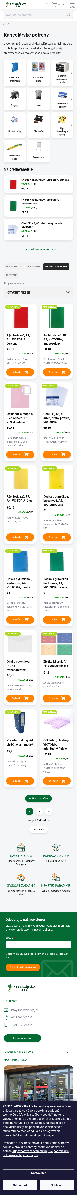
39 (48, 811)
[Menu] (72, 4)
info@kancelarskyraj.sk (24, 1010)
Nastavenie (38, 1173)
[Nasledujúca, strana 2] (39, 811)
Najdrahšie (33, 266)
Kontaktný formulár (22, 1038)
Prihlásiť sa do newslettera (23, 967)
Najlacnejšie (14, 266)
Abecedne (11, 275)
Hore (41, 829)
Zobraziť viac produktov (38, 249)
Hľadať (68, 15)
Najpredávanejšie (56, 266)
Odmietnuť (20, 1185)
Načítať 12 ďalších (38, 798)
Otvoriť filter (18, 292)
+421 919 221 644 (21, 1024)
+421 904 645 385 (21, 1017)
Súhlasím (57, 1185)
